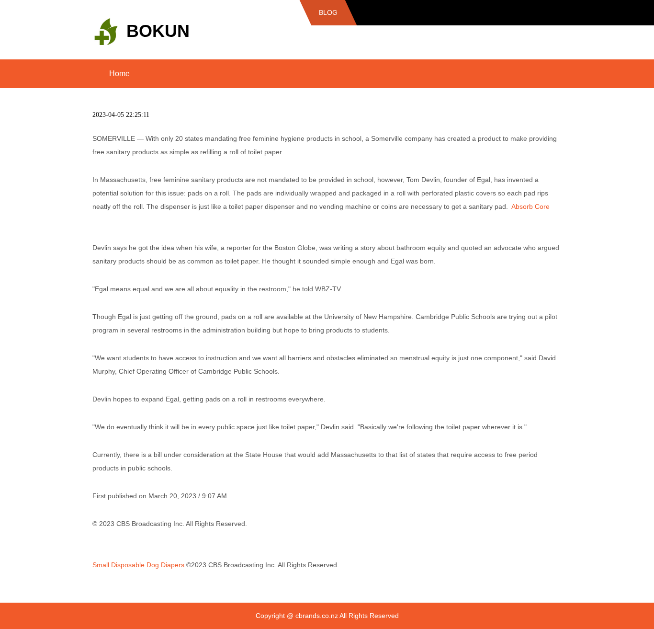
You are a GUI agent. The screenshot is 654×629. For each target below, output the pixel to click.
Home (119, 73)
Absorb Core (530, 206)
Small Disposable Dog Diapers (138, 565)
